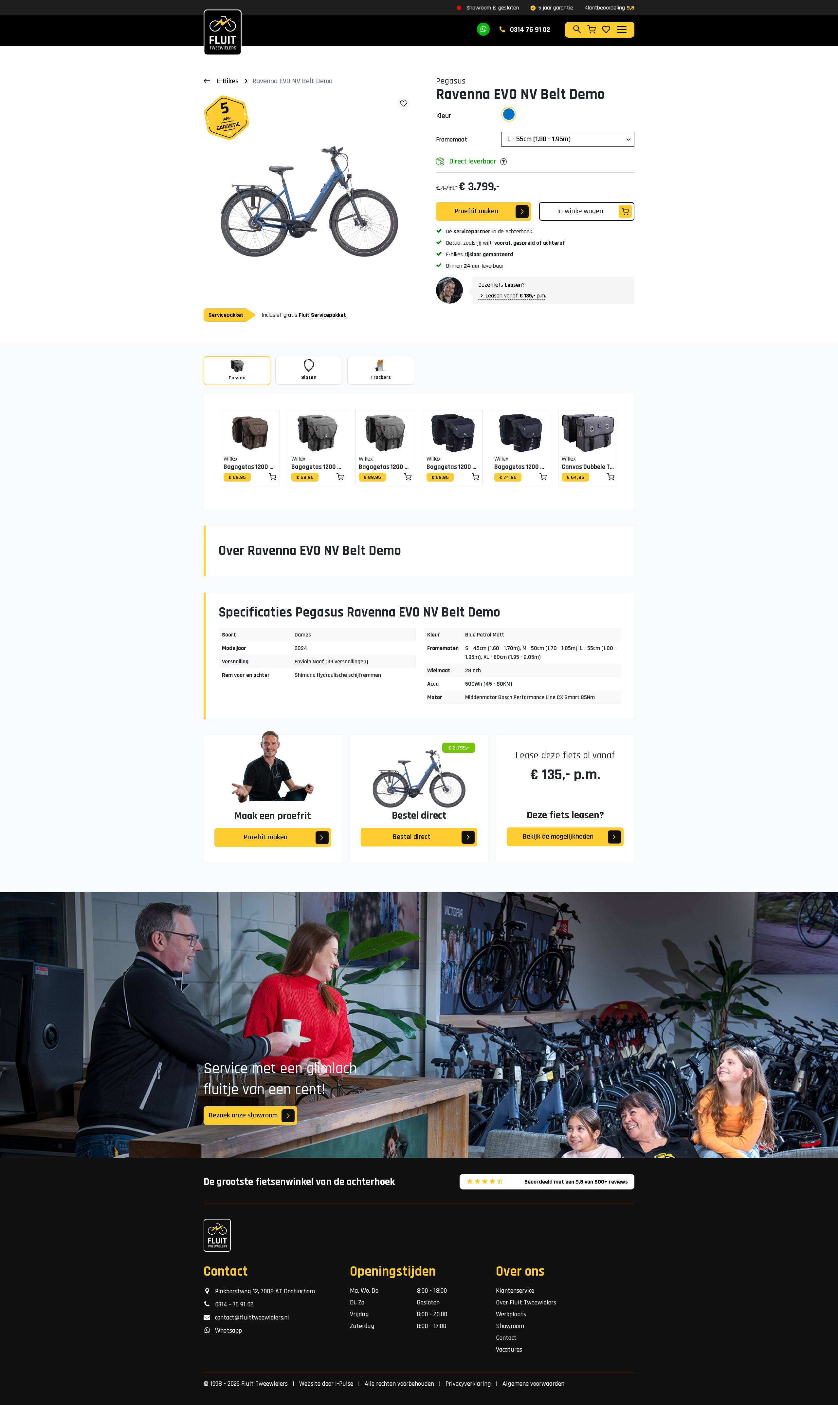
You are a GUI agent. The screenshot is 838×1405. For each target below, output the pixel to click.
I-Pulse (344, 1383)
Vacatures (509, 1349)
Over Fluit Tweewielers (526, 1302)
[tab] (237, 370)
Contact (506, 1338)
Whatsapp (226, 1330)
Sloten (309, 377)
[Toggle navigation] (621, 29)
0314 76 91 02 (529, 29)
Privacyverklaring (468, 1383)
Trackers (381, 377)
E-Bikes (228, 81)
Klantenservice (515, 1290)
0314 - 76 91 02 (231, 1304)
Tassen (237, 377)
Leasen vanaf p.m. (515, 295)
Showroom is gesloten (492, 7)
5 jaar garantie (555, 7)
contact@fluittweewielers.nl (249, 1317)
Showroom (510, 1326)
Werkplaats (511, 1314)
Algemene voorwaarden (533, 1383)
